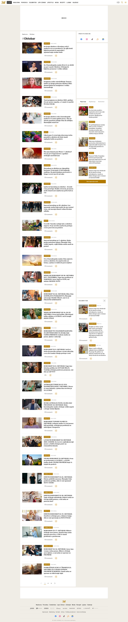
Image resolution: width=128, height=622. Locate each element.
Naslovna (25, 34)
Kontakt (58, 612)
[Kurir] (32, 608)
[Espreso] (46, 608)
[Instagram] (86, 39)
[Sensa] (79, 608)
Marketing (52, 612)
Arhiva (62, 612)
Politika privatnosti (70, 612)
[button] (48, 55)
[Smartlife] (72, 608)
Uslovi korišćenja (81, 612)
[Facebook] (81, 39)
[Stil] (3, 2)
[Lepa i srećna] (65, 608)
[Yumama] (86, 608)
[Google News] (103, 39)
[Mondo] (39, 608)
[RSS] (97, 39)
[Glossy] (58, 608)
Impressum (45, 612)
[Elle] (52, 608)
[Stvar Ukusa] (95, 608)
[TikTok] (92, 39)
